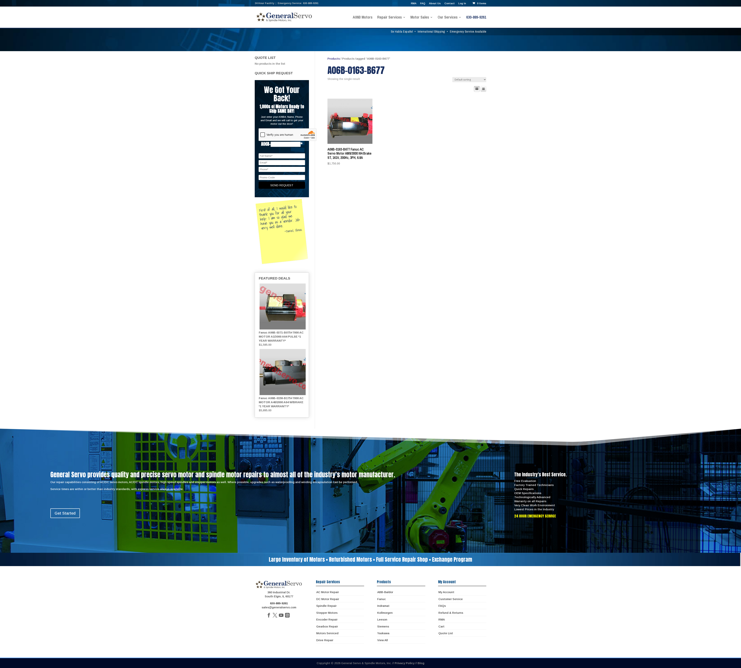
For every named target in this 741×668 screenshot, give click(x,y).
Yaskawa (383, 633)
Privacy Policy (404, 663)
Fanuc (381, 599)
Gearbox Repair (327, 626)
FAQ (422, 3)
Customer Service (450, 599)
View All (382, 640)
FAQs (442, 605)
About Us (435, 3)
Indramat (383, 605)
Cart (441, 626)
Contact (449, 3)
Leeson (382, 619)
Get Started (65, 513)
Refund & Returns (450, 612)
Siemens (383, 626)
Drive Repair (324, 640)
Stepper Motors (327, 612)
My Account (446, 592)
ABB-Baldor (385, 592)
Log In (462, 3)
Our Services (448, 18)
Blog (421, 663)
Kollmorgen (385, 612)
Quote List (445, 633)
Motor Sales (419, 18)
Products (333, 58)
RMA (413, 3)
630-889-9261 (476, 18)
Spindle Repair (326, 605)
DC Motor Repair (327, 599)
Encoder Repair (327, 619)
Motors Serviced (327, 633)
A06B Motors (362, 18)
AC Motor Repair (327, 592)
